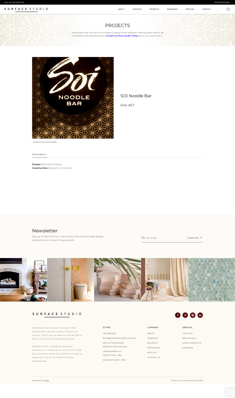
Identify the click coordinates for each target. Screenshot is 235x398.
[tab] (40, 154)
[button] (121, 9)
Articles (190, 9)
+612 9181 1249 (109, 333)
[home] (26, 9)
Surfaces (152, 338)
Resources (172, 9)
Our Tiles (187, 333)
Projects (154, 9)
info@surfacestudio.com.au (116, 338)
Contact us (153, 357)
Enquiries (187, 348)
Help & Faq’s (189, 338)
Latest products (192, 343)
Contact (206, 9)
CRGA (46, 381)
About (150, 333)
